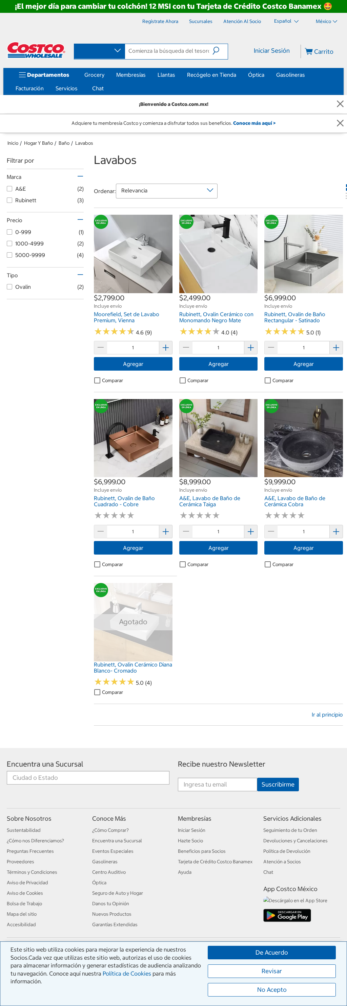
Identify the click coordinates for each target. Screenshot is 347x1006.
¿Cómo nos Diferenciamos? (35, 841)
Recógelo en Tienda (211, 74)
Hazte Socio (190, 841)
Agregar (133, 363)
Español (283, 21)
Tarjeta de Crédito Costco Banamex (215, 862)
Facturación (30, 88)
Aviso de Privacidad (27, 883)
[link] (133, 290)
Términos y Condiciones (32, 872)
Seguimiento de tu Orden (290, 830)
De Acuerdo (272, 952)
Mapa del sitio (22, 914)
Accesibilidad (21, 924)
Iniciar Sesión (272, 50)
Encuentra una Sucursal (45, 764)
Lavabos (84, 143)
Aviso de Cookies (25, 893)
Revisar (272, 971)
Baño (64, 143)
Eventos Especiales (113, 851)
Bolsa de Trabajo (24, 903)
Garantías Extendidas (115, 924)
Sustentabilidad (24, 830)
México (323, 21)
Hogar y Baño (38, 143)
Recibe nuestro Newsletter (221, 764)
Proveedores (20, 862)
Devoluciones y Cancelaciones (295, 841)
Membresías (131, 74)
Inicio (12, 143)
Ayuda (184, 872)
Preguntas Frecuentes (30, 851)
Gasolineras (290, 74)
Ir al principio (327, 714)
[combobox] (99, 51)
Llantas (166, 74)
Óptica (256, 74)
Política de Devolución (286, 851)
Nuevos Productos (111, 914)
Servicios (67, 88)
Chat (98, 88)
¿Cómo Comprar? (110, 830)
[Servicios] (79, 88)
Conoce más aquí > (254, 123)
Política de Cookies (127, 973)
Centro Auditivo (109, 872)
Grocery (94, 74)
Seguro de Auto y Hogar (117, 893)
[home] (36, 50)
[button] (220, 50)
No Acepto (272, 989)
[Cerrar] (340, 104)
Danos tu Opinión (110, 903)
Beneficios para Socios (202, 851)
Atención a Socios (282, 862)
